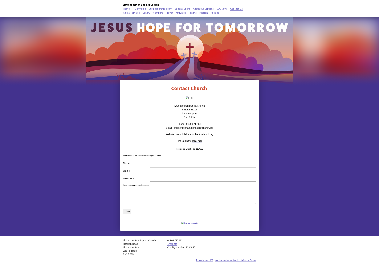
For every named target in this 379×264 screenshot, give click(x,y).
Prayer (169, 12)
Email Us (172, 243)
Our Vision (140, 8)
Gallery (146, 12)
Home (126, 8)
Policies (214, 12)
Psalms (192, 12)
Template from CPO (204, 260)
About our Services (203, 8)
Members (158, 12)
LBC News (222, 8)
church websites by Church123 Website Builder (235, 260)
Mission (203, 12)
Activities (181, 12)
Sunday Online (182, 8)
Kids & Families (131, 12)
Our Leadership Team (160, 8)
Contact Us (236, 8)
